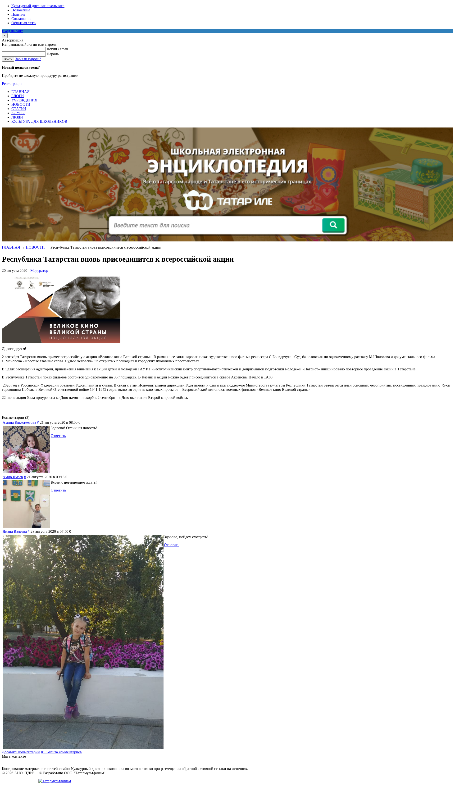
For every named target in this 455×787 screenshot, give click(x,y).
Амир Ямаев (13, 477)
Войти (8, 59)
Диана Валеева (15, 531)
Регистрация (12, 84)
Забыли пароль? (28, 59)
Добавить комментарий (21, 752)
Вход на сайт (12, 31)
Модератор (39, 270)
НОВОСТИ (35, 247)
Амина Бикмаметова (19, 422)
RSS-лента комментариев (61, 752)
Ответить (58, 436)
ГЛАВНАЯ (11, 247)
